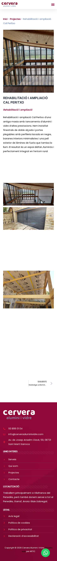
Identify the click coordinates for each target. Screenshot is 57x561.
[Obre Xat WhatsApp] (45, 552)
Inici (5, 19)
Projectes (15, 19)
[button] (52, 4)
